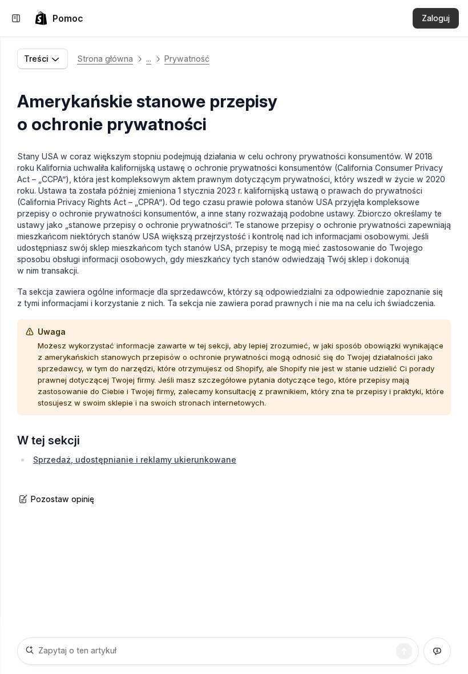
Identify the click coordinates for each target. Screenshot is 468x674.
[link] (58, 18)
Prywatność (186, 58)
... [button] (148, 58)
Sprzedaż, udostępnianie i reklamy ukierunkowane (134, 459)
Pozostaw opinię (62, 499)
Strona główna (105, 58)
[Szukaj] (404, 651)
